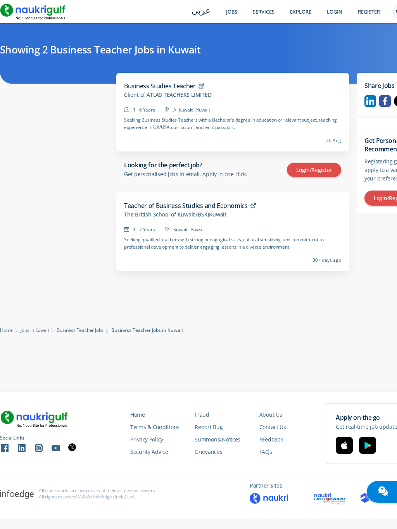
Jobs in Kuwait (35, 330)
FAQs (265, 451)
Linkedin (370, 101)
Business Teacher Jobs (80, 330)
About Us (270, 414)
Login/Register (314, 169)
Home (6, 330)
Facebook (385, 101)
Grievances (208, 451)
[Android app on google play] (367, 445)
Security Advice (149, 451)
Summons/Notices (217, 439)
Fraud (202, 414)
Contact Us (272, 427)
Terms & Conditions (155, 427)
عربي (201, 11)
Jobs (231, 12)
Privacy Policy (146, 439)
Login (334, 12)
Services (263, 12)
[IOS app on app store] (344, 445)
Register (369, 12)
